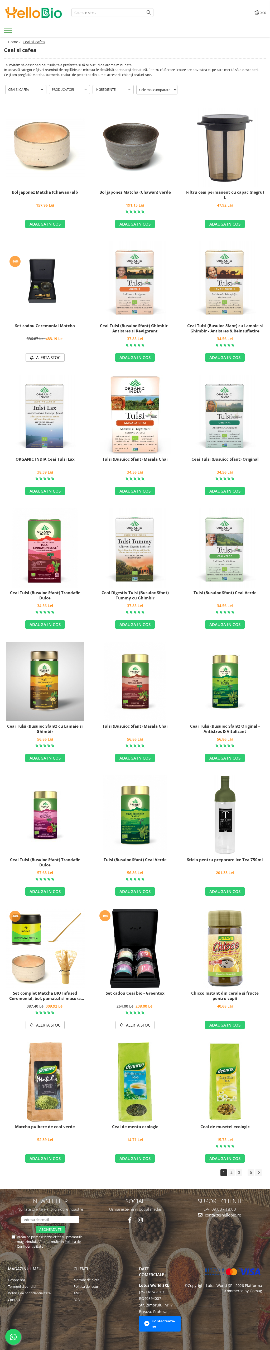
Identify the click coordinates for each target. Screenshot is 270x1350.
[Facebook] (129, 1220)
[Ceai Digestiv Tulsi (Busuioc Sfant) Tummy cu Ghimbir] (135, 548)
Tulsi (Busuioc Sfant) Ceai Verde (225, 592)
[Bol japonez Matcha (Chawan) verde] (135, 148)
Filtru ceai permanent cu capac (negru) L (225, 195)
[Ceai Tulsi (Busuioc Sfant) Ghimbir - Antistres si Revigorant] (135, 281)
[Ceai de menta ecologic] (135, 1082)
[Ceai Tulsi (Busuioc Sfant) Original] (224, 414)
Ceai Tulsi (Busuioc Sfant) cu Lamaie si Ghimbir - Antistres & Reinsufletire (225, 328)
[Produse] (8, 32)
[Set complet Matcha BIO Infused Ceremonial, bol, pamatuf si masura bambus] (45, 948)
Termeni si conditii (22, 1286)
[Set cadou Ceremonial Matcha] (45, 281)
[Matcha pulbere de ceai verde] (45, 1082)
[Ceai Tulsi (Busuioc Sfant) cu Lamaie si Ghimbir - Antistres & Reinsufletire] (224, 281)
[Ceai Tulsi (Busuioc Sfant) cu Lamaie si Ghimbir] (45, 681)
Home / (15, 41)
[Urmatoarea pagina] (258, 1172)
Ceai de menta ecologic (135, 1126)
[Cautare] (148, 12)
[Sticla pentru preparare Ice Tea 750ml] (224, 815)
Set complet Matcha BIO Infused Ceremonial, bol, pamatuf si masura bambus (45, 996)
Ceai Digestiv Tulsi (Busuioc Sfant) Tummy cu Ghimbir (135, 595)
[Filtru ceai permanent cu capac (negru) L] (224, 147)
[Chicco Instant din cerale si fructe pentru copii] (224, 948)
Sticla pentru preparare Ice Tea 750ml (225, 859)
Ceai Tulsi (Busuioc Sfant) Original (225, 459)
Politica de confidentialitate (29, 1293)
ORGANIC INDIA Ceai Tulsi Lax (45, 459)
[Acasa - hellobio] (34, 12)
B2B (77, 1299)
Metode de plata (86, 1279)
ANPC (78, 1293)
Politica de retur (86, 1286)
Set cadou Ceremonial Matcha (45, 325)
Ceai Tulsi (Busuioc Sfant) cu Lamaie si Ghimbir (45, 729)
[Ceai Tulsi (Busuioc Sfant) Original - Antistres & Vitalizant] (224, 681)
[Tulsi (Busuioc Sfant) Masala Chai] (135, 414)
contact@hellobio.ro (222, 1215)
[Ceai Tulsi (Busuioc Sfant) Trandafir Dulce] (45, 548)
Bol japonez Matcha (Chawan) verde (135, 192)
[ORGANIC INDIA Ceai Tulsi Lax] (45, 414)
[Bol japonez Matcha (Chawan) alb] (45, 147)
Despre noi (16, 1279)
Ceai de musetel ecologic (225, 1126)
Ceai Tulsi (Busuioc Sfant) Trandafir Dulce (45, 595)
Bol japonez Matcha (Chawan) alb (45, 192)
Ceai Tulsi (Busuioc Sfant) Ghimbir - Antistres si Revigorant (135, 328)
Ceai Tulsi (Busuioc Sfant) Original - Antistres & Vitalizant (225, 729)
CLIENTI (81, 1268)
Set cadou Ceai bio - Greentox (135, 993)
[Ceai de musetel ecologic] (224, 1082)
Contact (14, 1299)
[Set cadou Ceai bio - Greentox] (135, 948)
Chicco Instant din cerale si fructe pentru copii (225, 996)
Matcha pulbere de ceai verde (45, 1126)
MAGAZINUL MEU (24, 1268)
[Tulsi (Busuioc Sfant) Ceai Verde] (224, 548)
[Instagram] (140, 1220)
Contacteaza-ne (163, 1323)
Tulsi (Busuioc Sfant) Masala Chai (135, 459)
